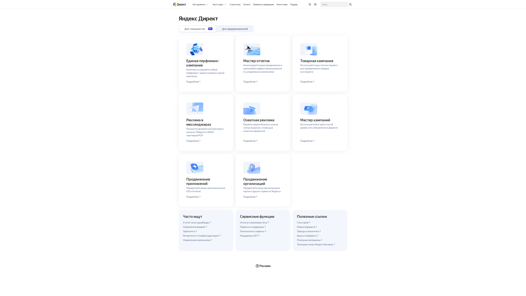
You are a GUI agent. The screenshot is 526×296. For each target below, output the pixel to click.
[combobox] (334, 4)
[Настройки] (309, 4)
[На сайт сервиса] (180, 4)
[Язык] (315, 4)
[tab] (235, 29)
